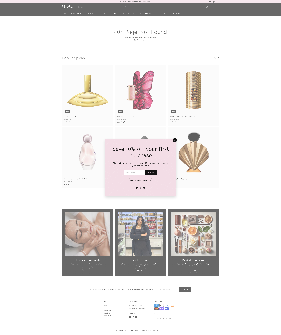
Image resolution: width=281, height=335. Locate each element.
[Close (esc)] (175, 140)
